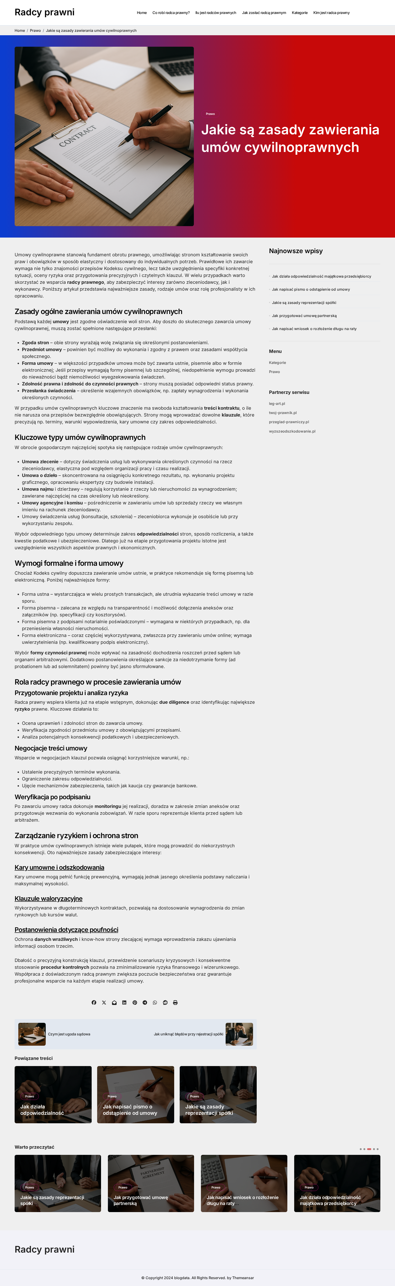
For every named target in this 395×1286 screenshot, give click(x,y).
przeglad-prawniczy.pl (289, 422)
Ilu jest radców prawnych (215, 12)
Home (142, 12)
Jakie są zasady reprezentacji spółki (304, 302)
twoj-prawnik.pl (283, 412)
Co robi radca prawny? (170, 12)
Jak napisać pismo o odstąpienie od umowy (311, 289)
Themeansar (243, 1277)
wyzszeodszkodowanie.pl (292, 431)
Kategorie (300, 12)
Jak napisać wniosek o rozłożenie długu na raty (314, 328)
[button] (373, 1183)
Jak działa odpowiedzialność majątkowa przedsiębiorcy (52, 1113)
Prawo (210, 114)
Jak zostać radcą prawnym (264, 12)
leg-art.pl (277, 403)
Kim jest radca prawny (331, 12)
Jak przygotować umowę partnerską (304, 315)
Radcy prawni (45, 12)
